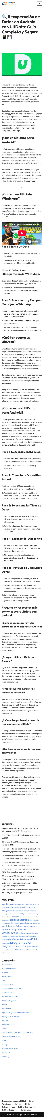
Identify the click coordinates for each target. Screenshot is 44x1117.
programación (21, 942)
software (16, 949)
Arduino (5, 973)
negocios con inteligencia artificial (21, 936)
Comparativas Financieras (12, 989)
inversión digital (34, 920)
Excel (17, 914)
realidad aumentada (32, 946)
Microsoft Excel (6, 936)
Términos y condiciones (11, 1104)
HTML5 (4, 1005)
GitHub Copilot (18, 917)
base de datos (14, 908)
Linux (4, 1029)
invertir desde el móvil (10, 926)
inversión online (6, 923)
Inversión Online (8, 1025)
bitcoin (22, 908)
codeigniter (6, 911)
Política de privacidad (27, 1107)
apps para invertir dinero (22, 904)
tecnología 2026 (33, 950)
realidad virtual (6, 950)
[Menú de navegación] (39, 4)
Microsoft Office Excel (11, 1037)
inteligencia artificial (19, 920)
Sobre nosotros (8, 1107)
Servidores (6, 1053)
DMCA (27, 1104)
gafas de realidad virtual (30, 914)
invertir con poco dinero (20, 923)
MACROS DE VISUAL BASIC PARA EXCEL (17, 1033)
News (4, 1041)
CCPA (31, 1101)
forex (21, 914)
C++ (26, 907)
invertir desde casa (35, 923)
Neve (9, 1115)
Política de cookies (9, 1110)
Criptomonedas (15, 911)
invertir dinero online (25, 926)
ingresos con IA (27, 917)
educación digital (25, 911)
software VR (24, 950)
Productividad (6, 943)
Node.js (5, 1045)
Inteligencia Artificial (10, 1017)
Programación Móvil (10, 1049)
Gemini (12, 917)
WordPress (32, 1115)
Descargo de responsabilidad (14, 1101)
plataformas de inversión (19, 939)
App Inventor (7, 965)
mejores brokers (25, 933)
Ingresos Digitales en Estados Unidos (17, 1013)
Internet (5, 1021)
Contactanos (26, 1110)
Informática (6, 1009)
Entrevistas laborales (10, 997)
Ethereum (12, 914)
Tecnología (6, 1056)
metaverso (34, 933)
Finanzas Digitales (9, 1001)
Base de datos (7, 977)
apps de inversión (8, 904)
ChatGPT (32, 908)
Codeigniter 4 (7, 985)
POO (34, 939)
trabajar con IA (6, 953)
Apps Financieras (9, 969)
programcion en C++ (14, 946)
